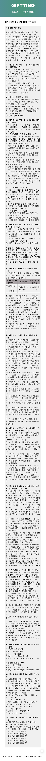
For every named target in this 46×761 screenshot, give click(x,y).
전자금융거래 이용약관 (21, 756)
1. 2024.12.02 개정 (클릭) (17, 731)
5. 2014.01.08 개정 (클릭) (17, 743)
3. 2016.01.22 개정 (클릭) (17, 738)
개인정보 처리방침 (8, 756)
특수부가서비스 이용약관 (36, 756)
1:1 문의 (31, 12)
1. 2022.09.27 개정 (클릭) (17, 734)
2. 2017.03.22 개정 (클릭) (17, 736)
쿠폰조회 (15, 12)
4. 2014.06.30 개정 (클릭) (17, 741)
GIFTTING (23, 5)
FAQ (24, 12)
